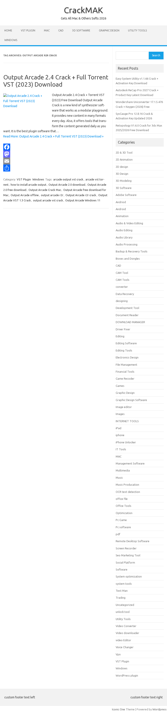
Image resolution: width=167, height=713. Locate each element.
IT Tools (121, 449)
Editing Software (126, 343)
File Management (126, 364)
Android (121, 209)
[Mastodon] (56, 154)
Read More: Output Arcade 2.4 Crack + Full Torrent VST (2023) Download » (53, 136)
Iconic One (118, 709)
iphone (120, 435)
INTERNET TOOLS (127, 421)
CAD (60, 30)
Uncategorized (125, 604)
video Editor (123, 640)
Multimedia (123, 470)
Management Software (130, 463)
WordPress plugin (127, 675)
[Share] (56, 168)
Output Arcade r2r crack (80, 195)
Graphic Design (109, 30)
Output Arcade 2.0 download (66, 184)
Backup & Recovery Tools (131, 251)
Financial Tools (125, 371)
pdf (118, 534)
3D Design (122, 173)
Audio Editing (124, 230)
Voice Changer (125, 647)
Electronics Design (127, 357)
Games (120, 385)
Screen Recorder (126, 548)
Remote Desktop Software (132, 541)
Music (119, 477)
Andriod (121, 202)
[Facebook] (56, 147)
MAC (47, 30)
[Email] (56, 161)
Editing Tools (124, 350)
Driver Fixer (123, 329)
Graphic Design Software (131, 399)
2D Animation (124, 159)
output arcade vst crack (48, 200)
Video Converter (126, 625)
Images (120, 413)
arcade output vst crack (68, 179)
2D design (122, 166)
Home (8, 30)
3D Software (81, 30)
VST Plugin (28, 30)
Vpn (118, 654)
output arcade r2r (52, 195)
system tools (124, 583)
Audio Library (124, 237)
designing (122, 300)
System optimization (129, 576)
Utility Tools (137, 30)
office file (122, 498)
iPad (118, 428)
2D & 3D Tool (124, 152)
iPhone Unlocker (126, 442)
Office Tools (123, 505)
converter (122, 286)
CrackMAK (83, 10)
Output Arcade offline (25, 195)
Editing (120, 336)
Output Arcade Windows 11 (82, 200)
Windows (10, 40)
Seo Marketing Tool (128, 555)
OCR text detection (128, 491)
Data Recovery (125, 293)
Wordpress (159, 709)
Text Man (122, 590)
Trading (120, 597)
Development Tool (127, 307)
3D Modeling (124, 180)
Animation (122, 216)
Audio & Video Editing (129, 223)
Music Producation (127, 484)
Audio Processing (126, 244)
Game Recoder (125, 378)
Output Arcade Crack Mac (44, 189)
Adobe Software (126, 194)
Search (156, 55)
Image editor (124, 406)
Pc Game (121, 519)
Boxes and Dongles (128, 258)
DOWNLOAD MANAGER (130, 322)
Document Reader (127, 315)
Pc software (123, 527)
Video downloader (127, 632)
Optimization (124, 512)
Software (121, 569)
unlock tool (123, 611)
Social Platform (125, 562)
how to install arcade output (28, 184)
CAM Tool (122, 272)
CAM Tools (122, 279)
